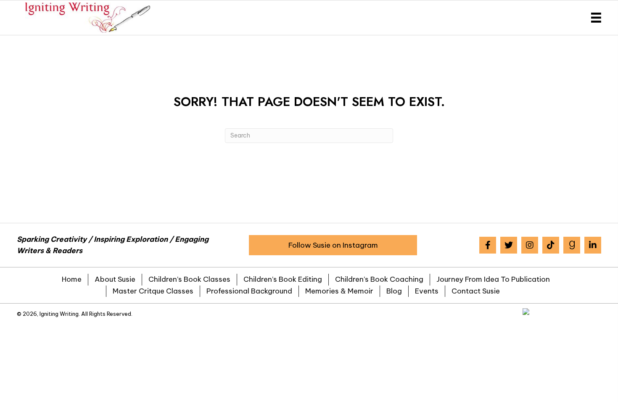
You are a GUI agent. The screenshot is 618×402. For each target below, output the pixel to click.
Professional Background (249, 291)
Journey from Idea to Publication (493, 279)
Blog (394, 291)
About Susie (115, 279)
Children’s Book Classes (189, 279)
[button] (333, 245)
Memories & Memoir (339, 291)
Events (426, 291)
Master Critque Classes (153, 291)
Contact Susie (476, 291)
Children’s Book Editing (282, 279)
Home (72, 279)
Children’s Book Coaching (379, 279)
